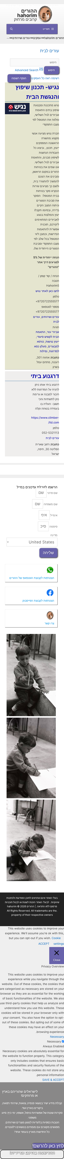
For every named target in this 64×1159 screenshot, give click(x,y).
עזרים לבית (49, 50)
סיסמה (53, 526)
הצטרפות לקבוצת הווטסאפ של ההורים (31, 578)
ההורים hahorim (27, 13)
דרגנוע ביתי (45, 376)
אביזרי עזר (53, 332)
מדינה (53, 535)
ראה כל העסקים (40, 78)
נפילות (43, 351)
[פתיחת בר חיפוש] (11, 29)
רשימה (55, 78)
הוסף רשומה (18, 78)
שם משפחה (50, 504)
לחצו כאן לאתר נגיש (47, 291)
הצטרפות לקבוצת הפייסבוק (38, 600)
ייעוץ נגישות (52, 341)
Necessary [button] (57, 1036)
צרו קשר (49, 623)
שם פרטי (52, 493)
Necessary (54, 1041)
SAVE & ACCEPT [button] (53, 1079)
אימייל (53, 515)
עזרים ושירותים (50, 317)
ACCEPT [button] (43, 943)
